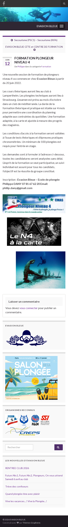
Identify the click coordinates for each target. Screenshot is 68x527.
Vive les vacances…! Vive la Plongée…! (26, 501)
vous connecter (29, 308)
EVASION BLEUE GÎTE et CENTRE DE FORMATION (34, 46)
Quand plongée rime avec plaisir (22, 493)
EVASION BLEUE (47, 26)
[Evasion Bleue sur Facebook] (4, 2)
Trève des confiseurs (16, 486)
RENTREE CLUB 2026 (17, 468)
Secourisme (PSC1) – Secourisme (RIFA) (35, 40)
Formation (46, 66)
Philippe (21, 66)
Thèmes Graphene (31, 522)
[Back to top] (60, 519)
